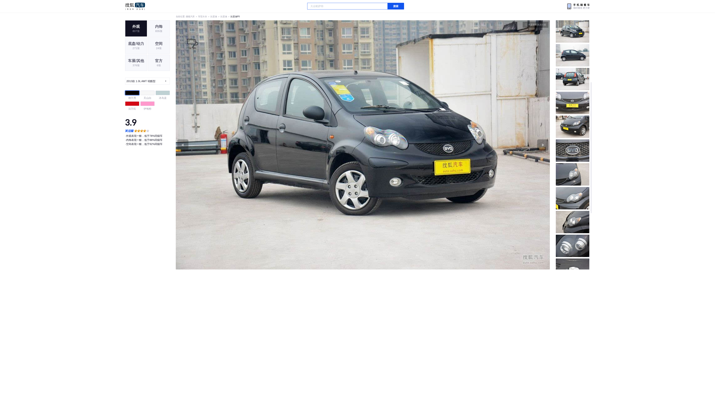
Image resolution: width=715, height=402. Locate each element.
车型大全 (202, 16)
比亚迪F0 (235, 16)
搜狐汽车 (135, 6)
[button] (269, 144)
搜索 (395, 6)
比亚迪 (213, 16)
